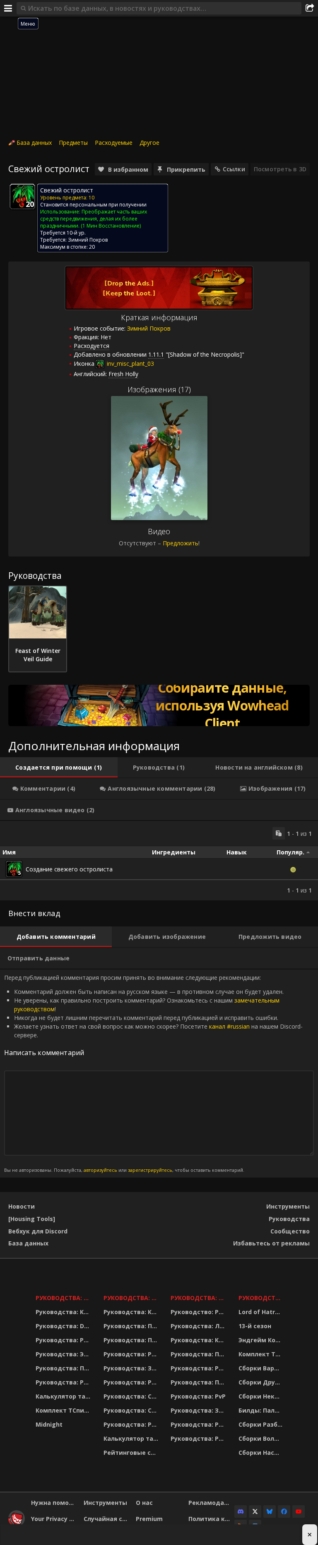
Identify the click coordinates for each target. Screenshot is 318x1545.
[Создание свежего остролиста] (14, 869)
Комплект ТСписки (64, 1410)
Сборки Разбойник (261, 1424)
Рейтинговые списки (132, 1452)
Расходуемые (113, 142)
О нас (144, 1503)
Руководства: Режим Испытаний (132, 1424)
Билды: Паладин (261, 1410)
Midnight (49, 1424)
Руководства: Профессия (64, 1368)
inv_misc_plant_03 (129, 363)
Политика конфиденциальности (211, 1519)
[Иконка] (22, 196)
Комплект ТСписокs (261, 1354)
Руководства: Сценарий (132, 1410)
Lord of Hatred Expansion (261, 1312)
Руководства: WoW (64, 1298)
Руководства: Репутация (132, 1382)
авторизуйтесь (100, 1170)
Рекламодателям (211, 1503)
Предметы (73, 142)
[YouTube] (298, 1511)
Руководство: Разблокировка (199, 1312)
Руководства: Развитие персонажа (64, 1340)
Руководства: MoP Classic (132, 1298)
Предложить (180, 543)
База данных (34, 142)
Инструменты (288, 1206)
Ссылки (234, 169)
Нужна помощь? (54, 1503)
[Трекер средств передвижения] (159, 705)
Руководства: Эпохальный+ (64, 1354)
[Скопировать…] (278, 833)
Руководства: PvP (198, 1396)
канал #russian (229, 1026)
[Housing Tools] (31, 1219)
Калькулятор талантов (64, 1396)
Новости (21, 1206)
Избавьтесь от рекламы (271, 1243)
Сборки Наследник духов (261, 1452)
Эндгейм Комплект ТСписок (261, 1340)
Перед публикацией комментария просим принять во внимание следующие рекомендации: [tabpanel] (153, 1073)
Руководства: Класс (64, 1312)
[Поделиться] (309, 8)
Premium (149, 1519)
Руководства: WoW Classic (199, 1298)
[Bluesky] (269, 1511)
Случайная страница (107, 1519)
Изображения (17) (159, 389)
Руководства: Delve (64, 1326)
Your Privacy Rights (54, 1519)
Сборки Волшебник (261, 1438)
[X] (255, 1511)
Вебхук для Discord (37, 1231)
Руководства (289, 1219)
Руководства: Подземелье (132, 1340)
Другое (149, 142)
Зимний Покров (88, 239)
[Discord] (240, 1511)
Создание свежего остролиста (69, 869)
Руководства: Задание (132, 1368)
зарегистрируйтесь (150, 1170)
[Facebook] (284, 1511)
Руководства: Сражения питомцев (132, 1396)
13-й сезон (254, 1326)
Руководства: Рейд (64, 1382)
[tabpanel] (159, 860)
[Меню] (8, 8)
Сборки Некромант (261, 1396)
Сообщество (290, 1231)
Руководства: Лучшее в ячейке (199, 1326)
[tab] (59, 767)
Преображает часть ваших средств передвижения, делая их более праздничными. (93, 218)
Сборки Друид (261, 1382)
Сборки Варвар (261, 1368)
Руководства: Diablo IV (261, 1298)
